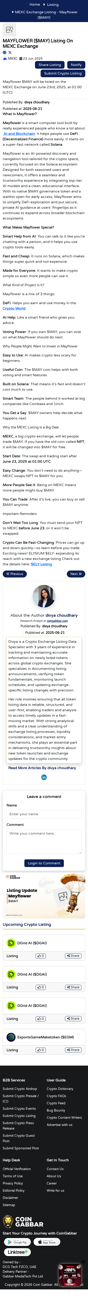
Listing (53, 4)
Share (74, 956)
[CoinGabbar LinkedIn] (44, 777)
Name (12, 805)
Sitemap (9, 1205)
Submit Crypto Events (19, 1109)
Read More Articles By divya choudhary (42, 768)
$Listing (41, 564)
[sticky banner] (70, 1275)
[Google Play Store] (17, 1242)
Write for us (55, 1191)
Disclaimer (10, 1198)
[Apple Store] (46, 1242)
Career (52, 1183)
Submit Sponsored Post (21, 1148)
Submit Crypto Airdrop (20, 1089)
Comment (15, 824)
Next (74, 574)
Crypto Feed (56, 1103)
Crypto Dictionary (60, 1089)
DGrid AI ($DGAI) (32, 943)
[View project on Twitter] (10, 52)
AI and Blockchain (19, 133)
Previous (16, 574)
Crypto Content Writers (64, 1118)
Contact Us (55, 1169)
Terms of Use (13, 1176)
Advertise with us (59, 1125)
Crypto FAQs (56, 1096)
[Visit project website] (4, 52)
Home (35, 4)
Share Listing (50, 65)
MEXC (12, 59)
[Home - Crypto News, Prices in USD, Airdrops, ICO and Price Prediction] (23, 1221)
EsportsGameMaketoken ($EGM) (45, 1037)
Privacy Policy (13, 1183)
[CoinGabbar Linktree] (17, 1252)
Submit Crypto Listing (63, 73)
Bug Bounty (56, 1110)
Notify (76, 65)
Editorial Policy (14, 1191)
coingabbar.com (57, 621)
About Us (54, 1176)
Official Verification (17, 1169)
